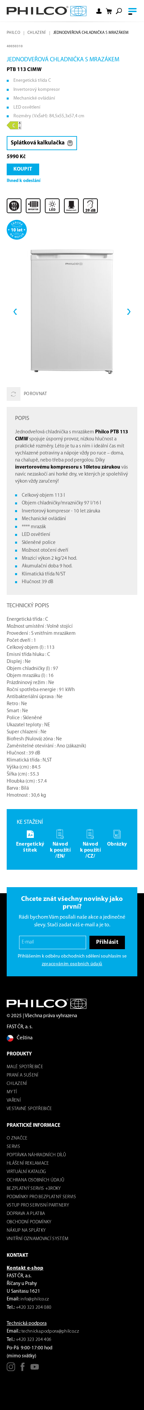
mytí (12, 1092)
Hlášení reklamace (28, 1163)
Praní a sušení (23, 1075)
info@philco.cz (34, 1299)
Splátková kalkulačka (38, 143)
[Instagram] (11, 1369)
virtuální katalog (26, 1171)
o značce (17, 1138)
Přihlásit (107, 942)
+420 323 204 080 (33, 1307)
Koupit (22, 169)
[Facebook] (22, 1369)
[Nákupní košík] (109, 11)
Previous (15, 312)
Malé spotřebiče (25, 1066)
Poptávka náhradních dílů (36, 1155)
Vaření (14, 1100)
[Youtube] (34, 1369)
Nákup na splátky (26, 1230)
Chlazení (36, 33)
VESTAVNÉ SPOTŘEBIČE (29, 1108)
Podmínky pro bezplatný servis (41, 1197)
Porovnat (35, 393)
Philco (13, 33)
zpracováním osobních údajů (72, 964)
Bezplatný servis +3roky (34, 1188)
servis (13, 1146)
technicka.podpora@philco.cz (50, 1331)
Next (129, 312)
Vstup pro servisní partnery (38, 1205)
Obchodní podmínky (29, 1222)
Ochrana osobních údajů (35, 1180)
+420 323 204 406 (33, 1339)
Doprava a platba (26, 1213)
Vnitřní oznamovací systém (38, 1238)
